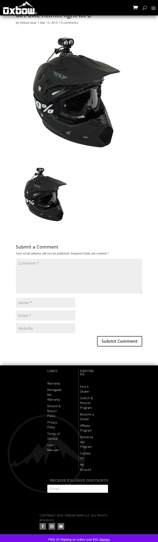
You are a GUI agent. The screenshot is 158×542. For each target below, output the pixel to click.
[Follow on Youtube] (61, 526)
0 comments (69, 23)
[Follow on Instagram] (52, 526)
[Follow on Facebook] (43, 526)
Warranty (53, 383)
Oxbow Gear (28, 23)
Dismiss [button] (104, 539)
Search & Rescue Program (86, 403)
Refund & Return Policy (54, 411)
